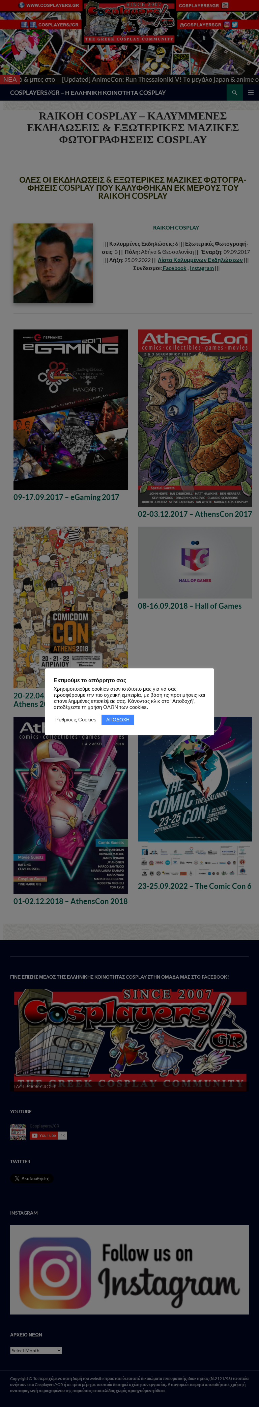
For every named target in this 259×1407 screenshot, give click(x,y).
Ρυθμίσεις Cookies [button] (75, 719)
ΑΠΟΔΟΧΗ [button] (118, 719)
